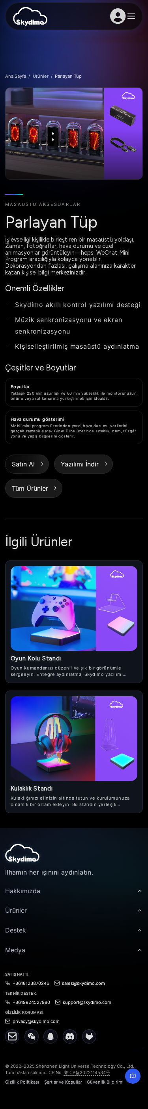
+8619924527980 (31, 1002)
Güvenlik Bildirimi (105, 1082)
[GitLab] (89, 1036)
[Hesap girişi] (118, 16)
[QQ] (50, 1036)
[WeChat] (31, 1036)
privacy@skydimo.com (36, 1021)
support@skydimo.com (87, 1002)
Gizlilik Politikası (22, 1082)
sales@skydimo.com (83, 983)
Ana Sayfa (15, 76)
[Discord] (70, 1036)
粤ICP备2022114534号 (87, 1072)
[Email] (12, 1036)
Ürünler (41, 76)
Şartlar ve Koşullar (63, 1082)
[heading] (74, 891)
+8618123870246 (31, 983)
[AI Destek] (132, 1076)
